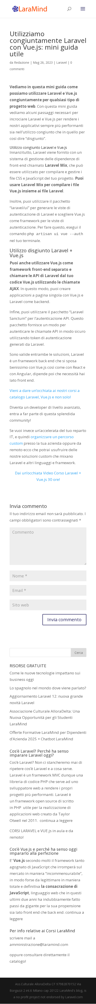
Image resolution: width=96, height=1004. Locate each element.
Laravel (61, 62)
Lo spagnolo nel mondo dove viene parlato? (48, 687)
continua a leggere (56, 820)
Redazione (21, 62)
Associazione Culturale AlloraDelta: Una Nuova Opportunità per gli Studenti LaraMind (45, 718)
